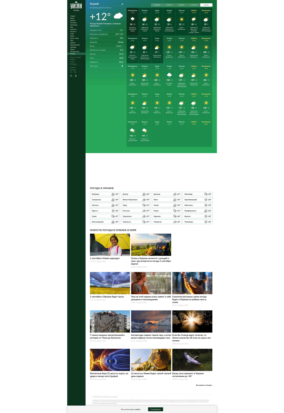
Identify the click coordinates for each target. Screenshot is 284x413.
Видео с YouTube (75, 57)
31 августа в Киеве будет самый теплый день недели (151, 374)
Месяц (206, 5)
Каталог (72, 67)
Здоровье (73, 47)
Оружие (72, 43)
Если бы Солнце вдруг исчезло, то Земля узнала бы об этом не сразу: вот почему (191, 338)
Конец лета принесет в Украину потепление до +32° (188, 374)
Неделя (181, 5)
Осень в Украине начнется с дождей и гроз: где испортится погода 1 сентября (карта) (151, 261)
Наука (72, 36)
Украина (72, 20)
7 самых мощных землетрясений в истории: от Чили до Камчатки (107, 336)
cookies (137, 409)
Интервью (73, 64)
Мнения (72, 60)
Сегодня (157, 5)
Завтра (169, 5)
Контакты (73, 70)
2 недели (193, 5)
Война (72, 18)
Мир (71, 27)
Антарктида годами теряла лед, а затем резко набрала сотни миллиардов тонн (151, 336)
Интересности (74, 51)
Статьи (72, 62)
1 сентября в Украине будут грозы (107, 296)
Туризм (72, 49)
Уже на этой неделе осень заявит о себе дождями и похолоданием (151, 298)
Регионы (73, 32)
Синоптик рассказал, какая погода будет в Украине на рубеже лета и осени (189, 299)
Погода (72, 54)
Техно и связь (74, 38)
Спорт (72, 34)
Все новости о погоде (203, 385)
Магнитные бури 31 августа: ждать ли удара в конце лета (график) (109, 374)
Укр (75, 72)
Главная (72, 16)
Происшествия (75, 45)
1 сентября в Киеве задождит (105, 258)
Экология (73, 29)
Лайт (71, 40)
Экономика (73, 25)
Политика (73, 23)
